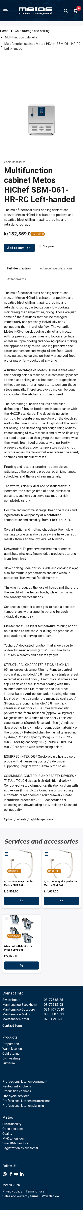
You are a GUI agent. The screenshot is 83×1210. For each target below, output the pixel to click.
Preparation (10, 1044)
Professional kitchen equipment (25, 1081)
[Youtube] (16, 1174)
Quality (7, 1134)
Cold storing (11, 1053)
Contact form (12, 1025)
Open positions (13, 1129)
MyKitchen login (13, 1138)
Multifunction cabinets (21, 37)
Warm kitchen (12, 1049)
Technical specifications (55, 268)
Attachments (16, 279)
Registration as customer (20, 1148)
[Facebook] (10, 1174)
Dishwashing (11, 1058)
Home (4, 31)
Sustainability (11, 1124)
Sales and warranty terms (20, 1196)
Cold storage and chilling (32, 31)
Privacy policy (12, 1191)
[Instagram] (4, 1174)
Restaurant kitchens (16, 1086)
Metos (7, 1117)
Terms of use (35, 1191)
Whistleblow (50, 1196)
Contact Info (13, 993)
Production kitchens (16, 1091)
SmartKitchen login (15, 1143)
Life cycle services (15, 1096)
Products (10, 1037)
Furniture (9, 1063)
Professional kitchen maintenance (26, 1101)
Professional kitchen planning (23, 1106)
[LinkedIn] (21, 1174)
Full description (19, 268)
